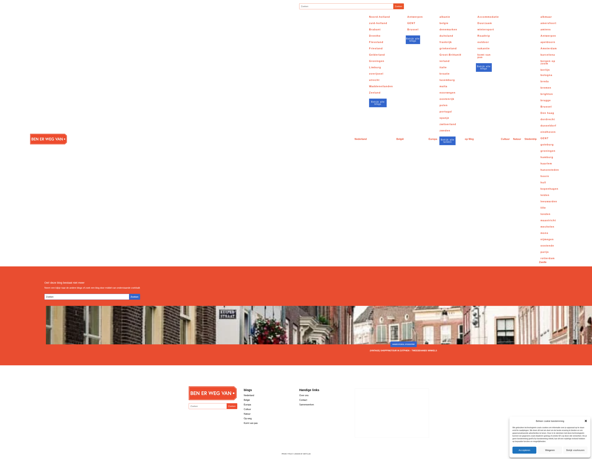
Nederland (361, 139)
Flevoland (376, 42)
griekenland (448, 48)
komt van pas (484, 56)
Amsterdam (549, 48)
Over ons (304, 395)
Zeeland (375, 93)
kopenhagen (549, 189)
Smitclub (306, 454)
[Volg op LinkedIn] (388, 444)
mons (544, 233)
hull (543, 182)
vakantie (483, 48)
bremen (546, 88)
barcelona (548, 55)
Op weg (248, 418)
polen (444, 105)
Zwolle (543, 262)
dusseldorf (548, 125)
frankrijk (446, 42)
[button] (585, 420)
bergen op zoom (548, 62)
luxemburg (447, 80)
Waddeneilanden (381, 86)
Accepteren (524, 450)
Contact (303, 400)
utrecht (374, 80)
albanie (445, 17)
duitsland (446, 36)
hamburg (547, 157)
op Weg (469, 139)
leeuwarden (549, 201)
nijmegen (547, 239)
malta (443, 86)
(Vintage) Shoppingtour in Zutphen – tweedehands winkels (403, 350)
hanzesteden (550, 170)
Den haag (547, 113)
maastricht (548, 220)
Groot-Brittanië (450, 55)
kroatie (445, 74)
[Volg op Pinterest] (382, 444)
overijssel (376, 74)
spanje (444, 118)
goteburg (547, 144)
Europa (433, 139)
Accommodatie (488, 17)
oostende (547, 246)
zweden (445, 130)
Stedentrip (530, 139)
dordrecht (548, 119)
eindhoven (548, 132)
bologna (546, 75)
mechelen (547, 227)
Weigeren (550, 450)
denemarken (448, 29)
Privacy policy (288, 454)
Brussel (413, 29)
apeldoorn (548, 42)
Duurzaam (484, 23)
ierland (445, 61)
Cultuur (505, 139)
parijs (545, 252)
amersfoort (548, 23)
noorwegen (448, 93)
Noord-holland (379, 17)
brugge (546, 100)
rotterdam (548, 258)
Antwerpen (415, 17)
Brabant (375, 29)
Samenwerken (306, 404)
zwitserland (448, 124)
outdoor (483, 42)
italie (443, 67)
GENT (411, 23)
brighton (547, 94)
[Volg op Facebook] (370, 444)
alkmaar (546, 17)
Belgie (247, 400)
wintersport (485, 29)
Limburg (375, 67)
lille (543, 208)
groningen (548, 151)
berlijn (545, 70)
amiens (546, 29)
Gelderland (377, 55)
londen (546, 214)
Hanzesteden (398, 344)
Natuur (517, 139)
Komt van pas (251, 423)
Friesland (376, 48)
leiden (545, 195)
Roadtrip (483, 36)
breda (545, 81)
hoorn (545, 176)
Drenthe (375, 36)
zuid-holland (378, 23)
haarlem (546, 163)
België (400, 139)
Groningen (376, 61)
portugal (446, 111)
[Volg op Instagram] (289, 6)
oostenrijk (447, 99)
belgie (444, 23)
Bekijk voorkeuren (575, 450)
